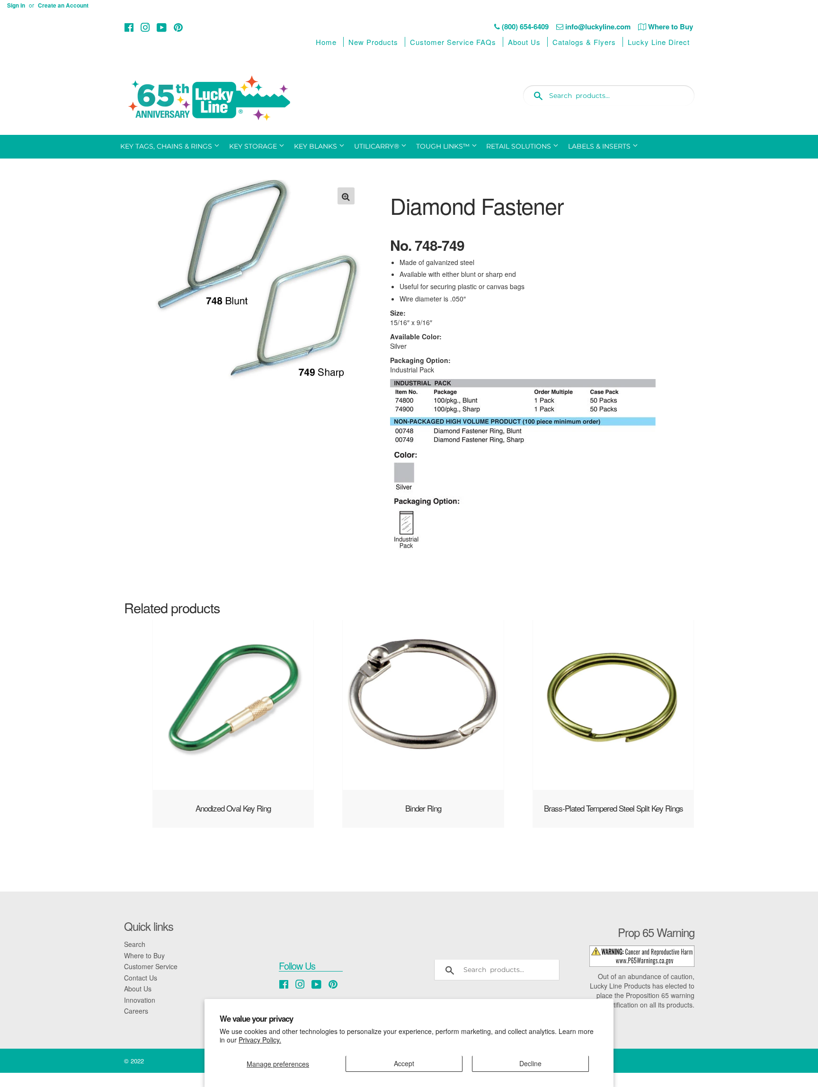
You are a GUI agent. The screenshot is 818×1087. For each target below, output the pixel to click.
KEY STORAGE (254, 146)
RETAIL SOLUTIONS (519, 146)
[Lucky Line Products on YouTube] (162, 27)
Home (326, 42)
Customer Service (151, 966)
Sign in (16, 5)
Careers (136, 1011)
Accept (404, 1063)
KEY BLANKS (316, 146)
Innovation (139, 1000)
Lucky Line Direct (659, 42)
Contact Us (140, 977)
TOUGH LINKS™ (443, 146)
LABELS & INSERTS (600, 146)
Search (134, 944)
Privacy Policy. (260, 1039)
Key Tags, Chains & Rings (167, 146)
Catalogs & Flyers (584, 42)
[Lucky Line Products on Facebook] (129, 27)
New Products (373, 42)
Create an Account (63, 5)
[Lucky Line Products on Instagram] (145, 27)
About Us (524, 42)
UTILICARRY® (377, 146)
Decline (530, 1063)
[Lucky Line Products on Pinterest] (178, 27)
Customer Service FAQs (453, 42)
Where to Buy (144, 955)
